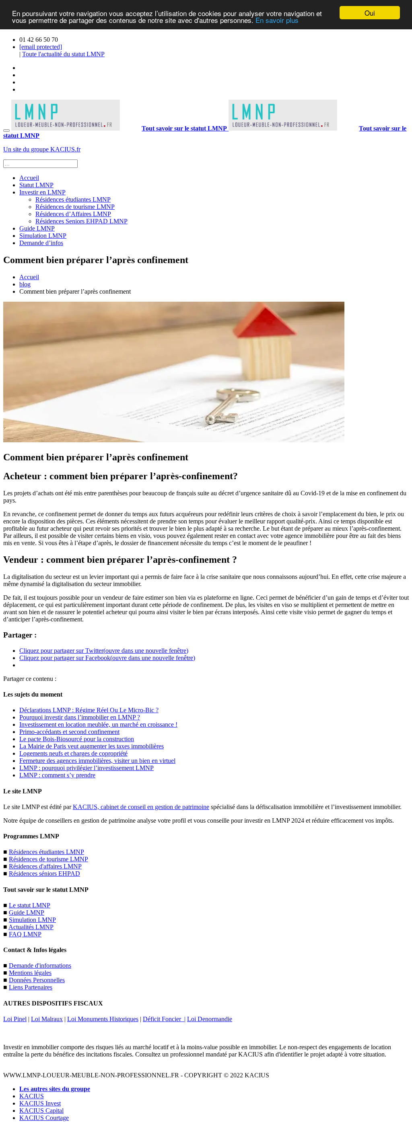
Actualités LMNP (31, 927)
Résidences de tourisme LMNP (75, 206)
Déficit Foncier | (164, 1019)
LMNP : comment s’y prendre (57, 775)
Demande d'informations (40, 965)
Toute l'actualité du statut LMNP (63, 54)
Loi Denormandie (209, 1019)
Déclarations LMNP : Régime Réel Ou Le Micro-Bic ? (89, 710)
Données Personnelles (37, 980)
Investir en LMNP (42, 192)
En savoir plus (277, 20)
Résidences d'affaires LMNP (45, 866)
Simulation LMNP (42, 235)
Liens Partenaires (30, 987)
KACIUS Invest (40, 1103)
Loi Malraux (47, 1019)
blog (25, 284)
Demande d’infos (41, 242)
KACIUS (31, 1096)
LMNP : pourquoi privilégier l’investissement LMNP (86, 767)
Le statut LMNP (29, 905)
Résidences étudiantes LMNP (73, 199)
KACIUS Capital (41, 1110)
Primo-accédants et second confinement (69, 731)
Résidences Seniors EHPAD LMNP (81, 221)
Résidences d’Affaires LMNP (73, 213)
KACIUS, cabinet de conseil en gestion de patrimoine (141, 806)
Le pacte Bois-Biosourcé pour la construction (76, 739)
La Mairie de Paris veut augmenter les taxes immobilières (91, 746)
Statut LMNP (36, 185)
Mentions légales (30, 972)
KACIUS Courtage (44, 1117)
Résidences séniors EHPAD (44, 873)
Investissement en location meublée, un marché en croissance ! (98, 724)
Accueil (29, 177)
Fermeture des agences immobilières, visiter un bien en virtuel (97, 760)
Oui (370, 13)
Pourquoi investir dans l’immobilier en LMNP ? (79, 717)
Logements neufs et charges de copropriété (73, 753)
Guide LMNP (37, 228)
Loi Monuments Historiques (102, 1019)
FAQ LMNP (25, 934)
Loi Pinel (15, 1019)
